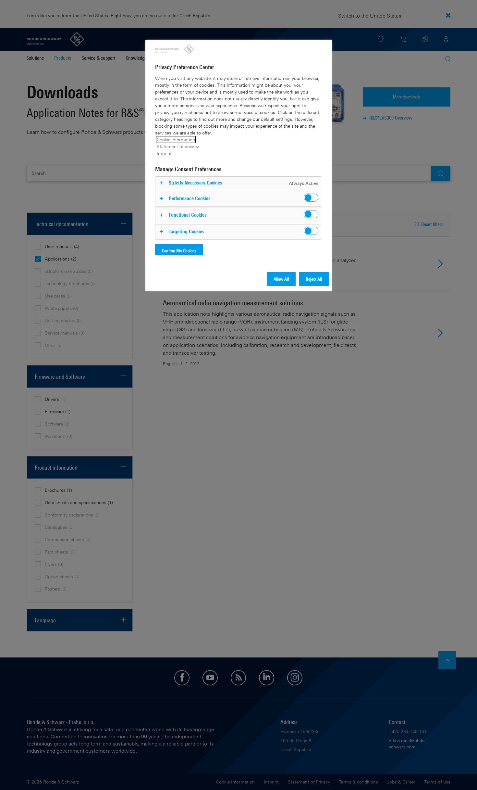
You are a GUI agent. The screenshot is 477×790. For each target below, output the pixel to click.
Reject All (314, 279)
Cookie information (176, 139)
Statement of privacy (178, 146)
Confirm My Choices (179, 250)
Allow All (281, 279)
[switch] (311, 198)
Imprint (164, 153)
